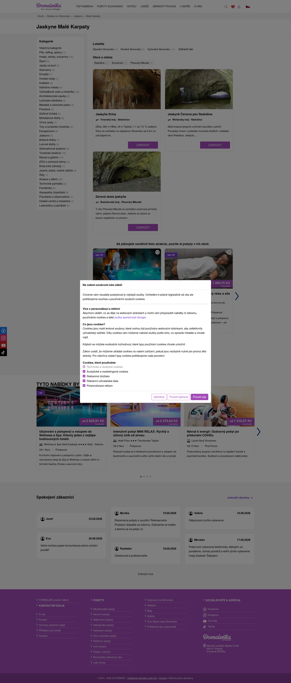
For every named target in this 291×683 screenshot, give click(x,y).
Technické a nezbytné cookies (105, 367)
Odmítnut (159, 397)
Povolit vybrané (178, 397)
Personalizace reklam (100, 386)
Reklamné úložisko (98, 376)
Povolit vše (199, 397)
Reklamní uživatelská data (102, 381)
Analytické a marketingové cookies (107, 371)
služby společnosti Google (130, 317)
